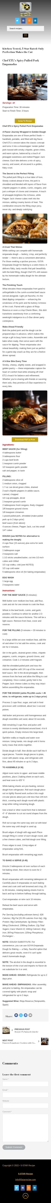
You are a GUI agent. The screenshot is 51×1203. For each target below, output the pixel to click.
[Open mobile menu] (25, 35)
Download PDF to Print (25, 440)
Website (5, 1101)
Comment (7, 1112)
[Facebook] (16, 1015)
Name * (5, 1079)
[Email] (30, 1015)
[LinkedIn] (25, 1015)
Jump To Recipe (25, 121)
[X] (21, 1015)
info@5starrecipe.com (25, 1179)
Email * (5, 1090)
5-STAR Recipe (25, 1174)
